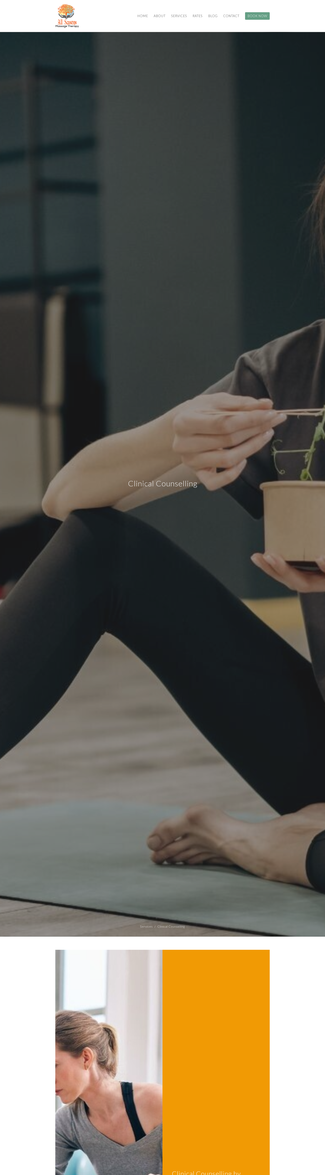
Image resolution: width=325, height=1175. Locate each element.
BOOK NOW (257, 16)
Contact (231, 16)
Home (142, 16)
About (160, 16)
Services (179, 16)
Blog (213, 16)
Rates (198, 16)
